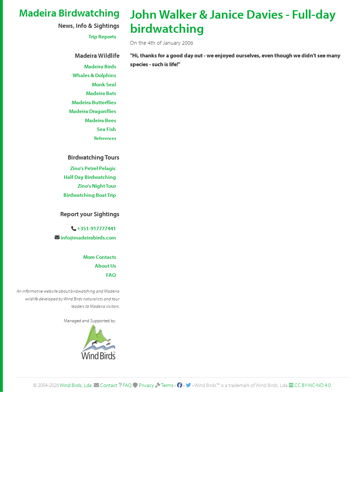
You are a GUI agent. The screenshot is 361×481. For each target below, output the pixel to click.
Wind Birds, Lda (76, 385)
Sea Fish (106, 129)
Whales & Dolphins (94, 75)
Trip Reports (102, 36)
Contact (108, 385)
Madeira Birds (100, 66)
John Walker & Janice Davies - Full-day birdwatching (233, 21)
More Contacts (99, 257)
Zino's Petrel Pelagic (93, 168)
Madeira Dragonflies (92, 111)
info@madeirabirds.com (88, 237)
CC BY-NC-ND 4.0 (312, 385)
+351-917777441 (96, 228)
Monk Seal (104, 84)
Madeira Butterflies (94, 102)
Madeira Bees (100, 120)
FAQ (111, 274)
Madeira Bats (101, 93)
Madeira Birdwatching (69, 12)
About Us (105, 265)
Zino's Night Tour (97, 185)
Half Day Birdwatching (90, 177)
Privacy (146, 385)
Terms (167, 385)
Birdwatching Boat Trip (89, 195)
